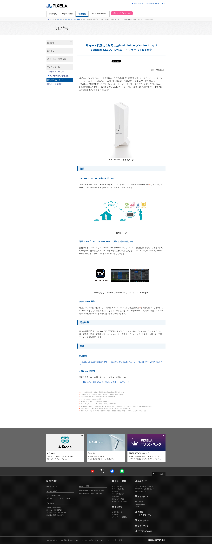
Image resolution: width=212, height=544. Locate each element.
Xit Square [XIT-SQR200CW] (56, 512)
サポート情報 (67, 14)
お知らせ (115, 491)
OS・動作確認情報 (118, 494)
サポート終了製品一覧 (119, 501)
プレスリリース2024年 (119, 517)
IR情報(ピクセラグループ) (156, 3)
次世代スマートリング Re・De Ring (58, 498)
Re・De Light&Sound (53, 495)
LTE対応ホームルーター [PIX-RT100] (91, 490)
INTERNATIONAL (99, 14)
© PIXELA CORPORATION (157, 540)
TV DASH (138, 507)
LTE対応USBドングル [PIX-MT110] (90, 493)
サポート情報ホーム (118, 486)
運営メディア (143, 497)
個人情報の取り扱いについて (70, 540)
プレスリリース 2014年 (72, 19)
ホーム (52, 19)
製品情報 (53, 14)
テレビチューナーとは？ (143, 491)
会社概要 (115, 514)
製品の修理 (115, 496)
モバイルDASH (140, 504)
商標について (105, 540)
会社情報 (82, 14)
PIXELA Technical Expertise (144, 486)
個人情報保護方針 (52, 540)
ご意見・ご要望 (117, 540)
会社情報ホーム (117, 512)
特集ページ (142, 481)
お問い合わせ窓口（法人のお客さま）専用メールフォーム (105, 382)
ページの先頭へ (159, 474)
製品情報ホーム (51, 486)
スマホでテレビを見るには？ (144, 489)
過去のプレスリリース (55, 80)
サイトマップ (143, 526)
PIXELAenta (139, 502)
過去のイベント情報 (54, 84)
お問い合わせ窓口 (118, 499)
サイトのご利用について (90, 540)
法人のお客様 (138, 3)
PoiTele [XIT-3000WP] (53, 507)
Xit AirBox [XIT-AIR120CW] (55, 515)
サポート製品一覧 (118, 489)
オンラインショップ (121, 14)
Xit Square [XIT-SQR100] (54, 510)
